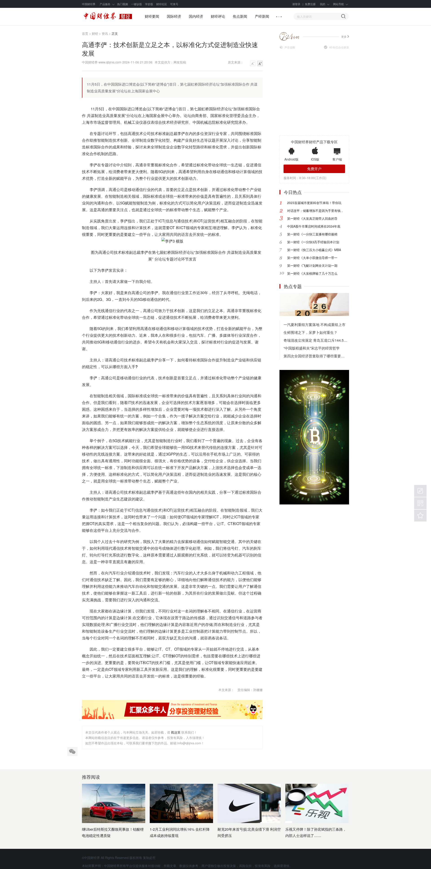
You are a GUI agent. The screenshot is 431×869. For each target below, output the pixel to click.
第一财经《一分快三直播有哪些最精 (312, 234)
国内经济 (196, 16)
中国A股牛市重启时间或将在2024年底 (313, 226)
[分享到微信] (72, 751)
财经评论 (218, 16)
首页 (85, 33)
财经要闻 (152, 16)
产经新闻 (262, 16)
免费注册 (310, 4)
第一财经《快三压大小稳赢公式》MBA (314, 250)
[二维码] (420, 503)
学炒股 (149, 4)
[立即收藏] (420, 515)
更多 (344, 36)
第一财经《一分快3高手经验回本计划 (313, 242)
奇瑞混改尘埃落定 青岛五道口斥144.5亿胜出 (316, 340)
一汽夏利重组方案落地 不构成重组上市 (314, 324)
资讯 (105, 33)
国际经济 (174, 16)
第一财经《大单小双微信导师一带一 (312, 257)
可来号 (174, 4)
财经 (95, 33)
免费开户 (314, 168)
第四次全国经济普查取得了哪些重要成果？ (316, 355)
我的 (322, 4)
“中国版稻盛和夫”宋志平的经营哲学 (312, 348)
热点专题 (293, 286)
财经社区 (161, 4)
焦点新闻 (240, 16)
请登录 (296, 4)
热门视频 (122, 4)
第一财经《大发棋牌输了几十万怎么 (312, 273)
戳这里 (175, 732)
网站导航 (338, 4)
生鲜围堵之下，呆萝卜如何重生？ (310, 332)
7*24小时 (289, 36)
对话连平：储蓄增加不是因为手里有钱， (315, 210)
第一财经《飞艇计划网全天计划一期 (312, 265)
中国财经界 (88, 4)
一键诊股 (136, 4)
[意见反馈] (420, 491)
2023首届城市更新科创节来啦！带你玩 (314, 202)
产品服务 (105, 4)
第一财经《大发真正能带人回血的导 (312, 218)
